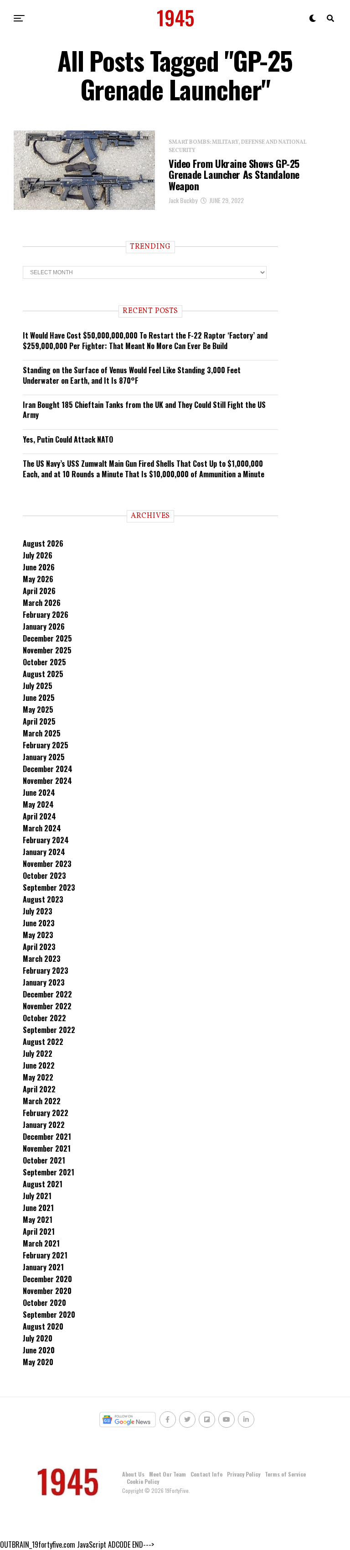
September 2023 (49, 887)
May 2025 (38, 709)
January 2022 (44, 1124)
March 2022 (42, 1101)
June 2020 (39, 1350)
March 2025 (42, 733)
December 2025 (47, 638)
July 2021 (37, 1195)
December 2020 (47, 1278)
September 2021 (48, 1172)
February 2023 (45, 970)
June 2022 (39, 1065)
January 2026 (44, 626)
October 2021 (44, 1160)
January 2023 (44, 982)
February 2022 (45, 1112)
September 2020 (49, 1314)
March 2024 (42, 828)
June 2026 (39, 567)
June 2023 (39, 923)
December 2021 (47, 1136)
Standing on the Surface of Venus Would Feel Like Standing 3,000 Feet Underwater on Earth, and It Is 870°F (132, 375)
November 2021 (47, 1148)
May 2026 (38, 579)
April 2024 (39, 816)
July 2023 (37, 911)
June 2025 (39, 697)
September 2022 (49, 1029)
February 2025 (45, 745)
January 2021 (43, 1267)
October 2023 (44, 875)
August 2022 (43, 1041)
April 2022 (39, 1089)
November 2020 (47, 1290)
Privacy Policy (243, 1474)
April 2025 (39, 721)
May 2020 (38, 1362)
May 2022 (38, 1077)
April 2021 (39, 1231)
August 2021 (42, 1184)
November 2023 (47, 863)
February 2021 (45, 1255)
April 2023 (39, 946)
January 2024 (44, 851)
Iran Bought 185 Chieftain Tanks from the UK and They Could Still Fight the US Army (144, 409)
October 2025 (44, 662)
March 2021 (41, 1243)
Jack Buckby (183, 200)
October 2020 (44, 1302)
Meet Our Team (167, 1474)
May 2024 (38, 804)
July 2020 (37, 1338)
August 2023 (43, 899)
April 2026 (39, 590)
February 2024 (46, 840)
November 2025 (47, 650)
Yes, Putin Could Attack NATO (68, 439)
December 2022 (47, 994)
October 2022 (44, 1017)
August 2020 (43, 1326)
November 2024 (47, 780)
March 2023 (42, 958)
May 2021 (37, 1219)
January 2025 (44, 757)
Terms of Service (285, 1474)
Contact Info (206, 1474)
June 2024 (39, 792)
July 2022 (37, 1053)
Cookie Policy (143, 1481)
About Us (133, 1474)
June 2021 (38, 1207)
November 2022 (47, 1006)
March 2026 (42, 602)
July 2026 (37, 555)
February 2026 (45, 614)
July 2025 (37, 685)
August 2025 (43, 673)
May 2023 (38, 934)
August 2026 (43, 543)
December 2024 (47, 768)
